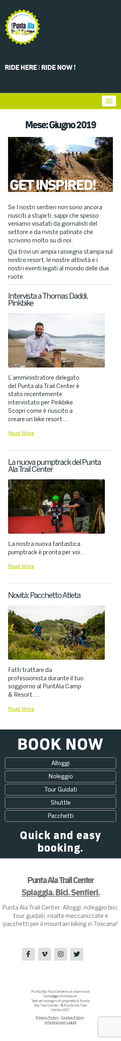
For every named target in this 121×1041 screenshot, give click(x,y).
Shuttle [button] (61, 802)
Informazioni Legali (60, 1023)
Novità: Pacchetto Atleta (44, 595)
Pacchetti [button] (60, 815)
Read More (21, 433)
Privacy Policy (47, 1018)
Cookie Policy (72, 1018)
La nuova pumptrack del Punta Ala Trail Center (54, 465)
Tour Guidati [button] (60, 789)
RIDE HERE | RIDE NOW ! (40, 68)
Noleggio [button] (60, 776)
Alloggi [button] (60, 763)
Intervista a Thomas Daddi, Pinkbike (47, 299)
